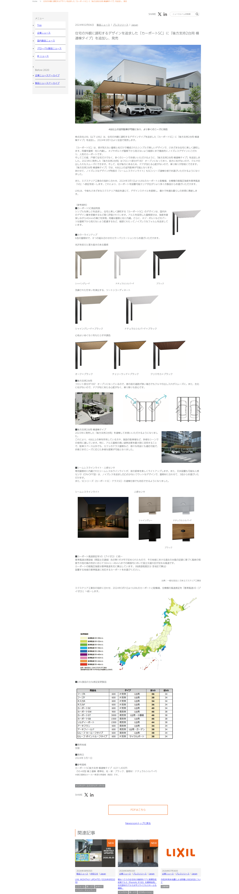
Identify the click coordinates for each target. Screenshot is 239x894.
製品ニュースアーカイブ (47, 83)
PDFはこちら (138, 810)
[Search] (197, 14)
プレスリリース (120, 25)
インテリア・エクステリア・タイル (90, 786)
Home (34, 1)
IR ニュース (43, 56)
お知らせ (94, 874)
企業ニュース (43, 33)
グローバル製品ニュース (49, 48)
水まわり (99, 886)
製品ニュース (103, 25)
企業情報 (165, 886)
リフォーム (80, 886)
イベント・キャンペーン (86, 890)
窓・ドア (90, 886)
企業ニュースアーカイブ (47, 75)
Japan (134, 25)
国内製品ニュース (46, 41)
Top (39, 25)
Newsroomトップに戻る (138, 823)
